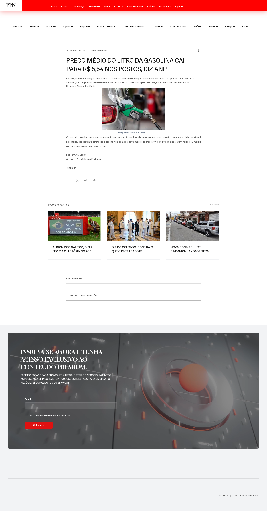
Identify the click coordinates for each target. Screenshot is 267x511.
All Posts (17, 26)
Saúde (197, 26)
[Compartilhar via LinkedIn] (86, 180)
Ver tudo (214, 204)
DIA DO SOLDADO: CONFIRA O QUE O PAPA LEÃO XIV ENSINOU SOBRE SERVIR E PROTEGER (132, 249)
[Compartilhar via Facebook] (68, 180)
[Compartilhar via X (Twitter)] (77, 180)
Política (34, 26)
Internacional (178, 26)
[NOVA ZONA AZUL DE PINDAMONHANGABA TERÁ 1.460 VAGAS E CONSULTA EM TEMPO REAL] (192, 226)
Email (28, 399)
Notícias (51, 26)
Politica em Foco (107, 26)
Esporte (85, 26)
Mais (245, 26)
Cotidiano (157, 26)
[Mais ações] (198, 50)
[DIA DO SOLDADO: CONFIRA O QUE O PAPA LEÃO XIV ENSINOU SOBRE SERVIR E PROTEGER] (133, 226)
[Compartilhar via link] (94, 180)
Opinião (68, 26)
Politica (213, 26)
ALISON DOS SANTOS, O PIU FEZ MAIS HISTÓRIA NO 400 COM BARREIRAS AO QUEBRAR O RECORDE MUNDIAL (74, 249)
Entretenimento (134, 26)
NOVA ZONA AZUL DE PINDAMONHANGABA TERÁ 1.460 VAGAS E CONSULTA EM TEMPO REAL (192, 249)
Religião (230, 26)
